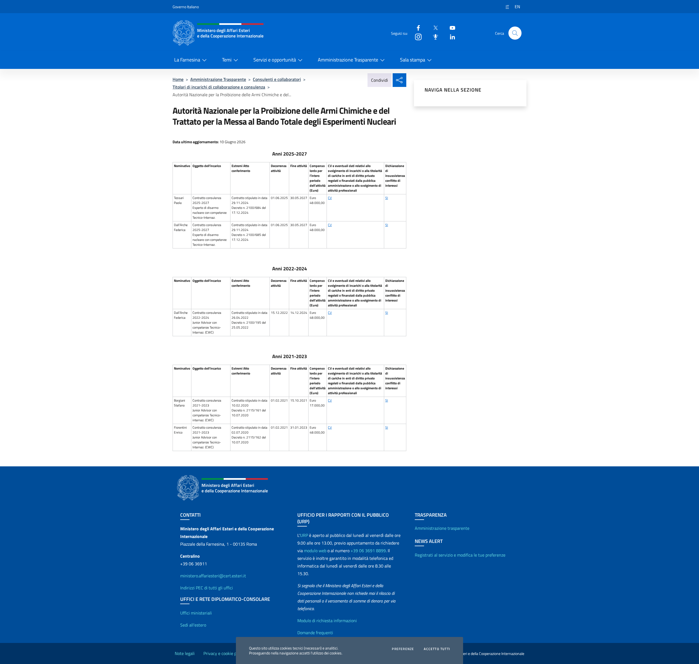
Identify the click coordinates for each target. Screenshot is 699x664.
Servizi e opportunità (274, 59)
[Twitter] (433, 27)
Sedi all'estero (193, 625)
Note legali (185, 653)
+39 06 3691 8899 (368, 550)
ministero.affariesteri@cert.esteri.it (213, 575)
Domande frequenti (315, 632)
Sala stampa (412, 59)
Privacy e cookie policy (224, 653)
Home (178, 79)
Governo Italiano (186, 7)
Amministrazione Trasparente (348, 59)
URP (304, 535)
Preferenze (403, 649)
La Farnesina (187, 59)
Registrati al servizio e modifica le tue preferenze (460, 555)
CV (330, 197)
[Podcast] (433, 36)
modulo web (315, 550)
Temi (227, 59)
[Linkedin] (450, 36)
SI (386, 197)
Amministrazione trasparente (442, 528)
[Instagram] (416, 36)
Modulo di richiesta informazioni (327, 620)
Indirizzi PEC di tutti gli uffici (206, 587)
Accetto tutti (437, 649)
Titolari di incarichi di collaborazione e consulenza (219, 87)
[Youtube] (450, 27)
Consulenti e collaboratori (277, 79)
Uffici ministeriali (196, 613)
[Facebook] (416, 27)
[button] (515, 33)
